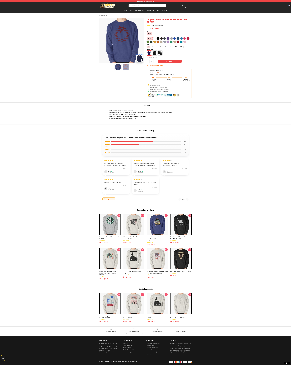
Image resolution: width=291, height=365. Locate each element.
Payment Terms (150, 345)
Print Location (150, 49)
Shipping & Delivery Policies (153, 343)
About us (125, 343)
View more (145, 283)
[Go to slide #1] (118, 67)
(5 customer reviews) (158, 25)
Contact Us (149, 349)
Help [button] (288, 363)
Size (148, 44)
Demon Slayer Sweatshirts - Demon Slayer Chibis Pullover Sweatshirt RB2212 (156, 238)
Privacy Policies (127, 347)
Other (105, 15)
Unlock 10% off (3, 358)
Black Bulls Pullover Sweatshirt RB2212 (180, 271)
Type (148, 31)
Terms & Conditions (127, 345)
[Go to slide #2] (125, 67)
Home (101, 15)
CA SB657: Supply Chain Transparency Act (133, 352)
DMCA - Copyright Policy (129, 349)
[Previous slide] (101, 40)
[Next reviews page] (187, 199)
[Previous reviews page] (179, 199)
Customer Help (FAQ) (152, 352)
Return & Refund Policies (152, 347)
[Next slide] (142, 40)
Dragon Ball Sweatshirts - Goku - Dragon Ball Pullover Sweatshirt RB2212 (108, 273)
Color (148, 35)
